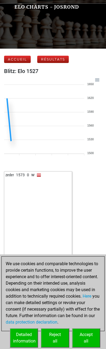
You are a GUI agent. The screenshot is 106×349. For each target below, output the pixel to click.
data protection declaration (31, 322)
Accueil (17, 59)
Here (87, 296)
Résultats (53, 59)
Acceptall (86, 338)
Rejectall (55, 338)
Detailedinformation (24, 338)
